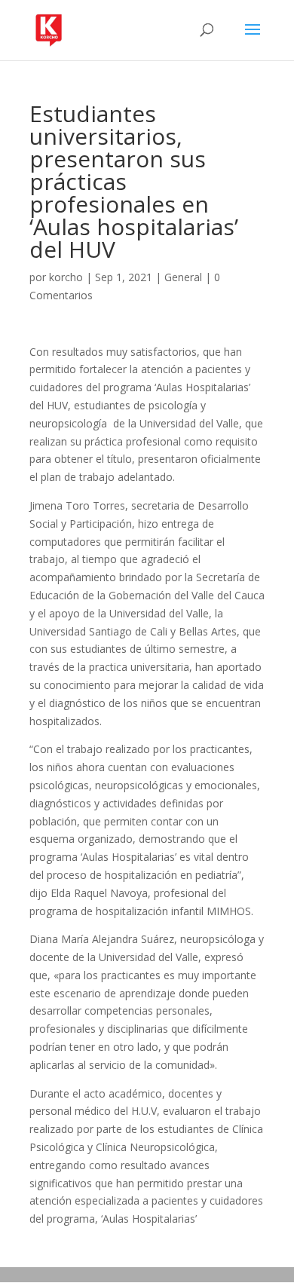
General (183, 277)
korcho (66, 277)
